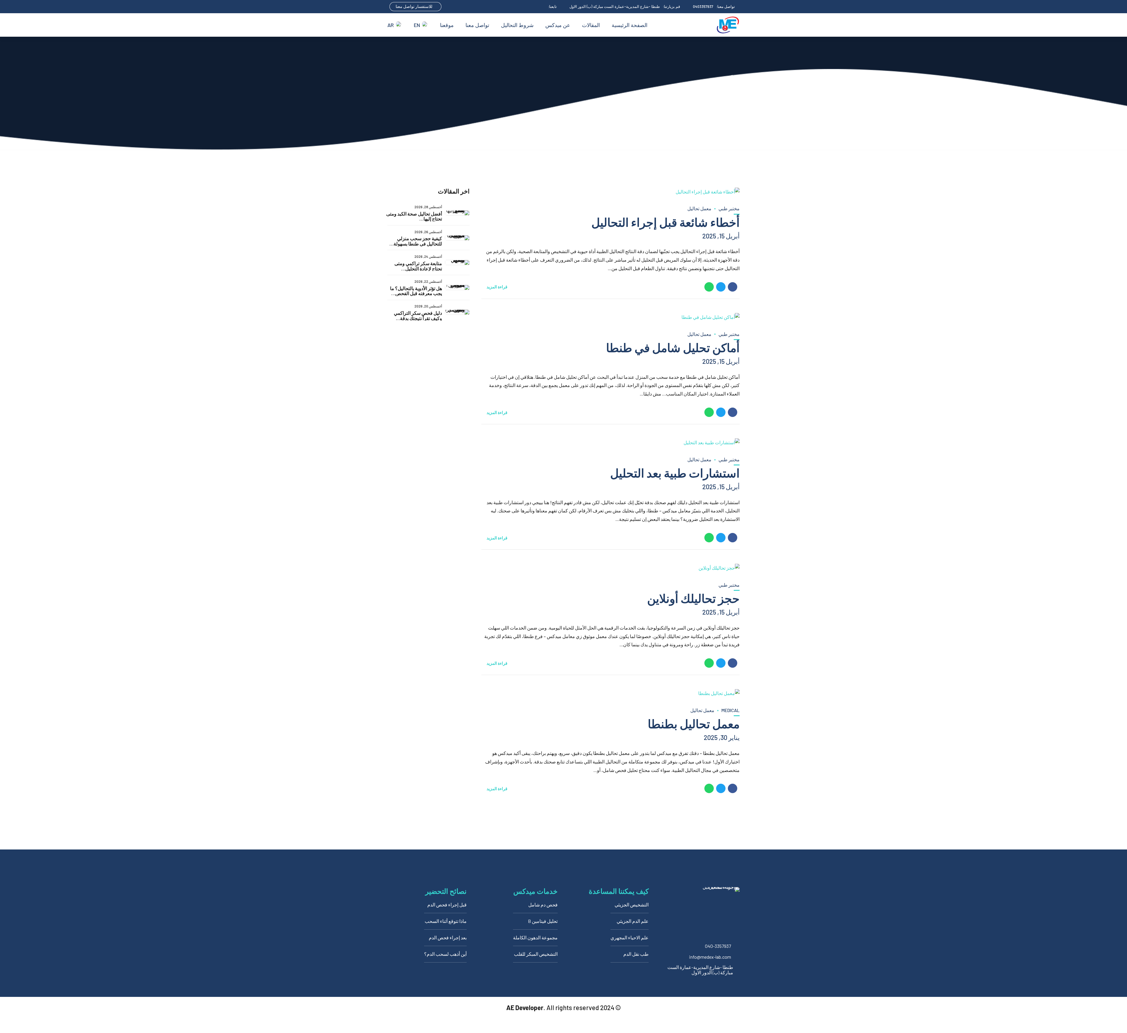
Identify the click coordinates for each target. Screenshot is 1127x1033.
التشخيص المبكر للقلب (536, 954)
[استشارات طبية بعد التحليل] (610, 442)
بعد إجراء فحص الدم (448, 937)
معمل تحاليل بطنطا (694, 723)
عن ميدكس (557, 25)
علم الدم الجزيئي (633, 921)
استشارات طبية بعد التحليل (675, 473)
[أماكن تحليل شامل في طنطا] (610, 317)
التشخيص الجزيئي (632, 904)
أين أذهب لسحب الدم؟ (445, 954)
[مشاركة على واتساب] (709, 287)
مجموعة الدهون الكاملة (535, 937)
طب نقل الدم (636, 954)
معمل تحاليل (699, 208)
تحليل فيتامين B (543, 921)
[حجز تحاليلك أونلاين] (610, 568)
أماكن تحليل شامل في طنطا (673, 347)
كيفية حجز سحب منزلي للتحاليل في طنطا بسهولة (418, 240)
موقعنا (447, 25)
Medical (730, 710)
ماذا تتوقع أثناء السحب (446, 921)
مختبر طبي (729, 208)
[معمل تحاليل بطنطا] (610, 693)
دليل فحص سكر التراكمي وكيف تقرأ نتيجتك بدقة (418, 315)
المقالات (591, 25)
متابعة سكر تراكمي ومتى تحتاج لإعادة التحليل (418, 265)
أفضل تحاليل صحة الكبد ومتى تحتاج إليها (414, 216)
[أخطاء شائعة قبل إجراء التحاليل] (610, 192)
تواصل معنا (477, 25)
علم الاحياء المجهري (629, 937)
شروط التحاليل (517, 25)
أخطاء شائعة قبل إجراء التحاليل (665, 222)
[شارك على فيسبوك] (732, 287)
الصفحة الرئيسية (629, 25)
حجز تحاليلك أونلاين (693, 598)
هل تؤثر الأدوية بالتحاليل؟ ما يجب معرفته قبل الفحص (416, 290)
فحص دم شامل (543, 904)
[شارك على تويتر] (721, 287)
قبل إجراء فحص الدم (447, 904)
